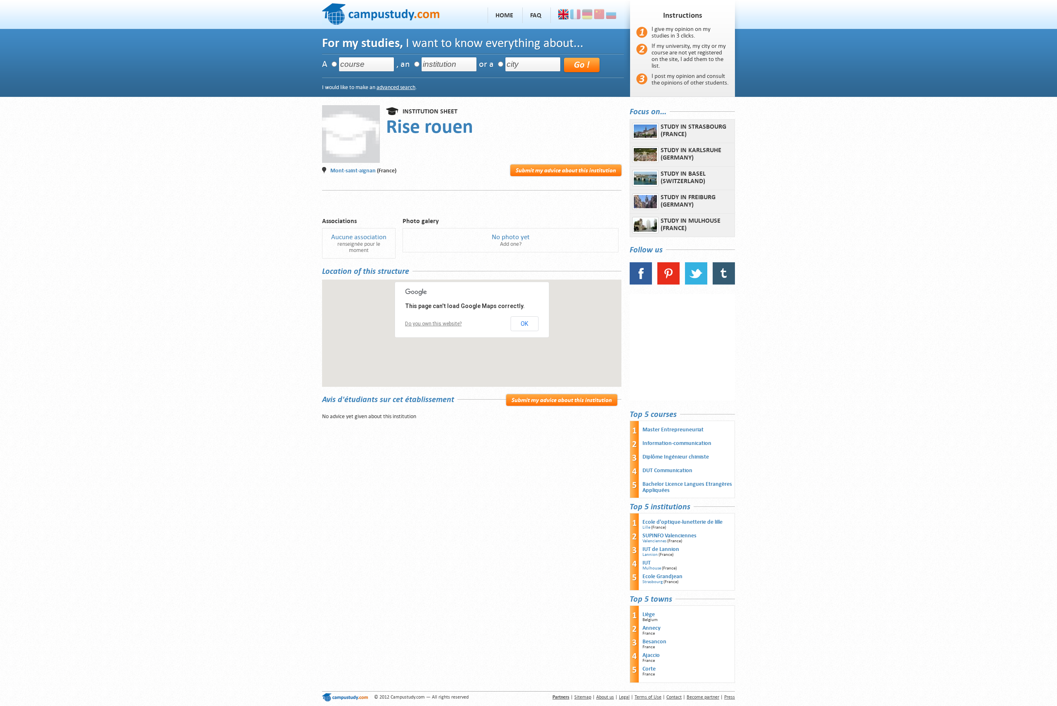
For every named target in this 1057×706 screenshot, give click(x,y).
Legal (624, 697)
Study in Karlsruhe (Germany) (691, 153)
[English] (563, 15)
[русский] (611, 15)
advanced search (396, 87)
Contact (674, 697)
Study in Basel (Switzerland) (683, 177)
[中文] (599, 15)
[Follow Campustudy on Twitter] (696, 283)
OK (524, 323)
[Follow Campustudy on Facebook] (641, 283)
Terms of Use (648, 697)
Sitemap (582, 697)
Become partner (703, 697)
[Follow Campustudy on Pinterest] (668, 283)
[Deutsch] (587, 15)
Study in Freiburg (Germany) (688, 200)
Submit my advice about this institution (566, 170)
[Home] (380, 13)
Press (729, 697)
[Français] (575, 15)
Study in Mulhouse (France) (690, 224)
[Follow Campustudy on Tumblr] (724, 283)
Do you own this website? (433, 324)
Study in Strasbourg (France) (693, 130)
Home (504, 15)
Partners (560, 697)
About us (605, 697)
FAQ (535, 15)
